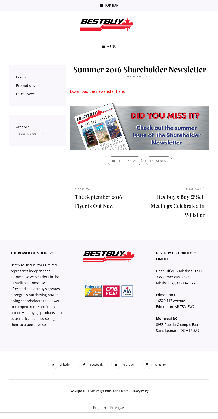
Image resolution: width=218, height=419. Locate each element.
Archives (23, 127)
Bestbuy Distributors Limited (110, 391)
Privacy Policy (140, 391)
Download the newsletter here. (97, 91)
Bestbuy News (127, 161)
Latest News (159, 161)
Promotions (25, 85)
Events (21, 77)
